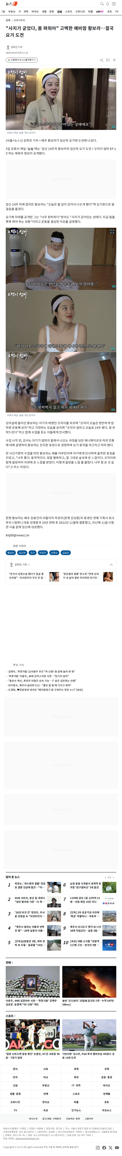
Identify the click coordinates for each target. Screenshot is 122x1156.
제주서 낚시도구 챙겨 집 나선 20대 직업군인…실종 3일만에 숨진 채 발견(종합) (85, 930)
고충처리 (89, 1118)
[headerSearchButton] (102, 3)
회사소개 (33, 1118)
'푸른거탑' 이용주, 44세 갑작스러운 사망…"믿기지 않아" (38, 676)
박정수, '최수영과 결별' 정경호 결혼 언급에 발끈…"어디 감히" (30, 887)
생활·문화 (15, 1094)
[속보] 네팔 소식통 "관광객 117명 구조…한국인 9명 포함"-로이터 (84, 945)
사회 (45, 1069)
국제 (106, 1069)
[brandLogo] (11, 3)
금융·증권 (106, 1077)
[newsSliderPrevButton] (105, 877)
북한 (76, 1077)
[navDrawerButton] (114, 3)
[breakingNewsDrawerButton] (107, 3)
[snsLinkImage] (98, 1147)
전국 (15, 1077)
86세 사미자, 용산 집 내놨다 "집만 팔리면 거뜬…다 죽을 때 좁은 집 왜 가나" (30, 901)
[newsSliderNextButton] (113, 877)
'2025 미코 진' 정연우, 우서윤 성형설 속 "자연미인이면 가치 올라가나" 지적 (30, 916)
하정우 (43, 552)
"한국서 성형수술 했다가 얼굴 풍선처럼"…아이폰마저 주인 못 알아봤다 (27, 576)
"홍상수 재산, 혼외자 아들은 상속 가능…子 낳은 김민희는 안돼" (42, 680)
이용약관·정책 (73, 1118)
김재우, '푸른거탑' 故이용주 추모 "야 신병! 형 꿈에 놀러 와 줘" (41, 671)
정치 (15, 1069)
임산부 (22, 552)
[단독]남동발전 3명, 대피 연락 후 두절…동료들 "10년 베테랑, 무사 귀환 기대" (30, 945)
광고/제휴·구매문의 (51, 1118)
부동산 (45, 1085)
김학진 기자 (16, 47)
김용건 (65, 552)
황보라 (10, 552)
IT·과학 (76, 1085)
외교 (45, 1077)
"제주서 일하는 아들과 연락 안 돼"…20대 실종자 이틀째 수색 (30, 930)
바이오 (106, 1085)
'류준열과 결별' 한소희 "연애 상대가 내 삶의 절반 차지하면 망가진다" (81, 576)
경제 (76, 1069)
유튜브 (54, 552)
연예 (8, 20)
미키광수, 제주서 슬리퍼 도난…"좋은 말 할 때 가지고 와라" (39, 685)
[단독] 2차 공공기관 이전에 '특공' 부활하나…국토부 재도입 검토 (84, 916)
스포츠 (9, 1016)
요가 (32, 552)
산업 (15, 1085)
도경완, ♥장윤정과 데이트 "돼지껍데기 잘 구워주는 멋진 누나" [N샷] (45, 689)
